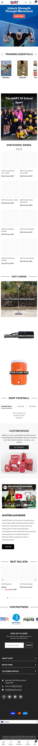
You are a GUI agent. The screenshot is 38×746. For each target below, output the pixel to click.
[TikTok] (15, 697)
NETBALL (6, 78)
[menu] (2, 2)
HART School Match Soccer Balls (26, 172)
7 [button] (22, 597)
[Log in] (30, 2)
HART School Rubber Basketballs (26, 201)
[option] (19, 26)
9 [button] (27, 597)
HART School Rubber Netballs (8, 259)
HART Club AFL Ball (26, 584)
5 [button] (23, 43)
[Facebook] (4, 697)
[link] (19, 117)
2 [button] (16, 43)
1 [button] (14, 43)
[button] (35, 68)
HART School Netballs (27, 229)
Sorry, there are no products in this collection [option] (19, 415)
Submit (29, 645)
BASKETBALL (6, 406)
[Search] (26, 2)
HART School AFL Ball (27, 258)
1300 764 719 (17, 686)
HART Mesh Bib (6, 584)
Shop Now (19, 16)
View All (19, 149)
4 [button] (21, 43)
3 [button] (19, 43)
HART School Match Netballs (7, 230)
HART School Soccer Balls (9, 200)
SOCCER (22, 78)
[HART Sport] (6, 68)
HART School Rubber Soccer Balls (8, 172)
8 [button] (25, 597)
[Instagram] (10, 697)
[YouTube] (21, 697)
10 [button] (30, 597)
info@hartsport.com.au (13, 690)
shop (19, 108)
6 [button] (20, 597)
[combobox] (19, 722)
